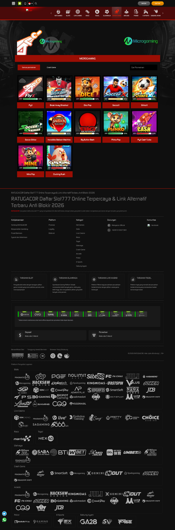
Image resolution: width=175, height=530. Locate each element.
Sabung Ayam (156, 16)
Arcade (126, 16)
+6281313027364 (119, 230)
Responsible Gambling (19, 229)
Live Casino (78, 16)
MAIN (32, 84)
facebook (154, 225)
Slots (68, 16)
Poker (136, 16)
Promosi (52, 225)
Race (87, 16)
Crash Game (116, 16)
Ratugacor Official (118, 225)
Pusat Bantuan (16, 233)
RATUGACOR (15, 211)
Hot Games (58, 16)
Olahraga (107, 16)
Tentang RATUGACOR (19, 225)
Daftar (157, 3)
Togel (97, 16)
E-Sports (146, 16)
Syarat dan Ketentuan (19, 237)
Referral (52, 233)
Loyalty (51, 229)
